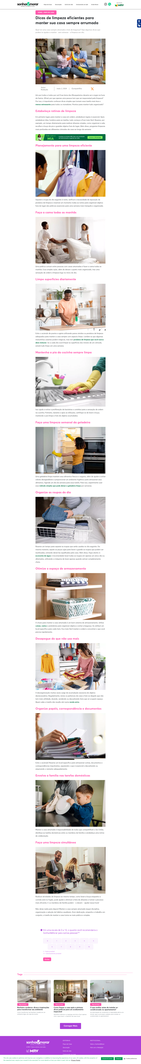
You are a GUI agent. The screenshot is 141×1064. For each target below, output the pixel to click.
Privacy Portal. (75, 1060)
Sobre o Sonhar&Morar (97, 1044)
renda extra (74, 702)
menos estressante (43, 104)
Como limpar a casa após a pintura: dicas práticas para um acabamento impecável (68, 1010)
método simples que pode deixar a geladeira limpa (60, 486)
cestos (44, 626)
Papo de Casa (48, 4)
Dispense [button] (118, 1058)
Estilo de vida (69, 4)
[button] (130, 1058)
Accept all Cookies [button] (107, 1058)
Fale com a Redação (96, 1047)
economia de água (43, 556)
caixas (38, 626)
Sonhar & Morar (27, 3)
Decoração (58, 4)
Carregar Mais (70, 1026)
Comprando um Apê (82, 4)
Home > (41, 12)
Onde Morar (94, 4)
